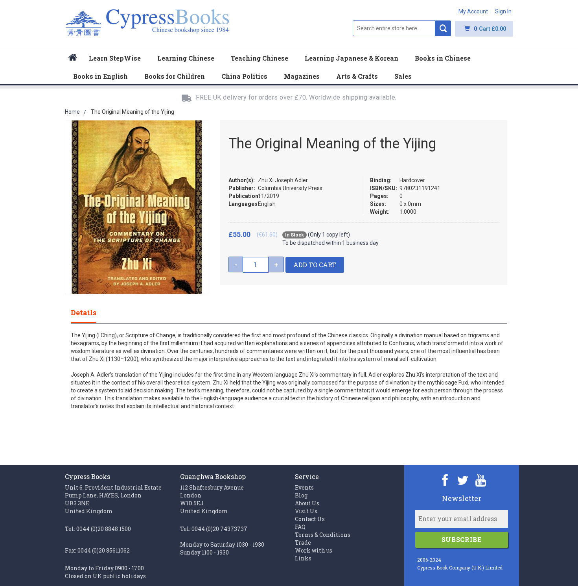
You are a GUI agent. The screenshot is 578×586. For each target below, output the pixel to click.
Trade (303, 542)
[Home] (73, 58)
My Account (473, 11)
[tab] (91, 312)
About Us (307, 503)
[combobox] (394, 28)
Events (304, 487)
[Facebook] (445, 480)
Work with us (313, 550)
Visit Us (306, 511)
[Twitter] (463, 480)
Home (72, 112)
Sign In (503, 11)
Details (83, 312)
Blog (301, 495)
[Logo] (147, 26)
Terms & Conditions (322, 534)
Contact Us (310, 519)
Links (303, 558)
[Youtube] (481, 480)
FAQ (300, 527)
